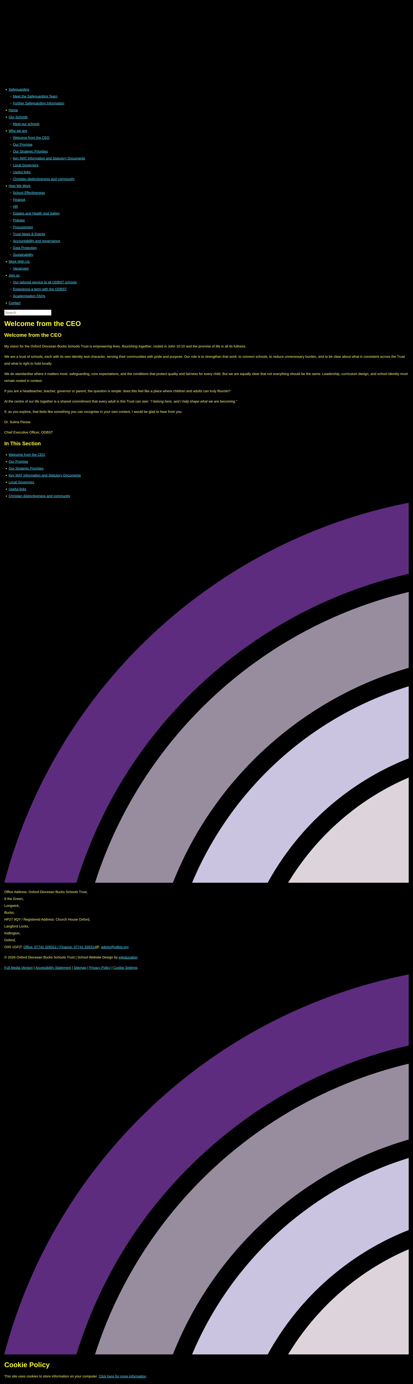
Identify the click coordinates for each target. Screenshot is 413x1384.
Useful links (17, 489)
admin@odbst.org (115, 947)
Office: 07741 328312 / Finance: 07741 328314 (59, 947)
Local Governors (21, 482)
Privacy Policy (100, 968)
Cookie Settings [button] (125, 968)
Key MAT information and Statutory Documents (45, 475)
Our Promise (18, 461)
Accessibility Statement (53, 968)
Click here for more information (122, 1376)
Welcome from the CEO (27, 455)
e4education (128, 957)
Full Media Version (18, 968)
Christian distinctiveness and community (39, 496)
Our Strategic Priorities (26, 468)
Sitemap (80, 968)
